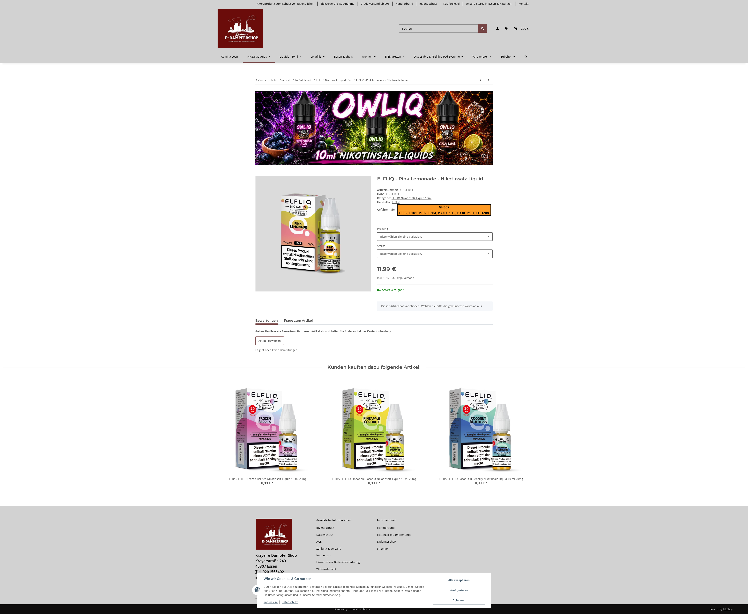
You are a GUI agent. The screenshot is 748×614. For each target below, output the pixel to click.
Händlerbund (404, 3)
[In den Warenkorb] (258, 174)
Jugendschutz (428, 3)
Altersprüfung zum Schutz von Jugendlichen (285, 3)
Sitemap (382, 548)
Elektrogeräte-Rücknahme (337, 3)
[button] (497, 28)
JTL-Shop (727, 609)
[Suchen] (482, 28)
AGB (319, 541)
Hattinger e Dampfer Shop (394, 535)
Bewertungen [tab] (266, 320)
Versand (409, 278)
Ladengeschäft (386, 541)
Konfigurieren (459, 590)
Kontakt (523, 3)
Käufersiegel (451, 3)
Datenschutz (290, 602)
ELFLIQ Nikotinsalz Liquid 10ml (411, 198)
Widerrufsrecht (326, 569)
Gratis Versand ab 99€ (375, 3)
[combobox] (435, 236)
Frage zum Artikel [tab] (298, 320)
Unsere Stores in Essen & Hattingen (489, 3)
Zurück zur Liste (267, 80)
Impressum (271, 602)
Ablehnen (459, 600)
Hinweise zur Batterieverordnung (338, 562)
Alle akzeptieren (459, 580)
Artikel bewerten (269, 341)
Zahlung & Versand (328, 548)
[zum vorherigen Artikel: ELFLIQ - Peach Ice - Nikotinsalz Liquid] (481, 80)
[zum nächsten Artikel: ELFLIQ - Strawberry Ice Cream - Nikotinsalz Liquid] (489, 80)
